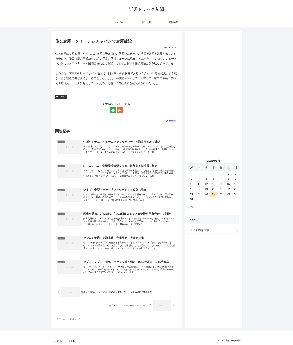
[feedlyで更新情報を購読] (113, 110)
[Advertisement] (213, 65)
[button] (236, 230)
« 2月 (191, 207)
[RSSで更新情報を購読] (120, 110)
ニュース (62, 97)
